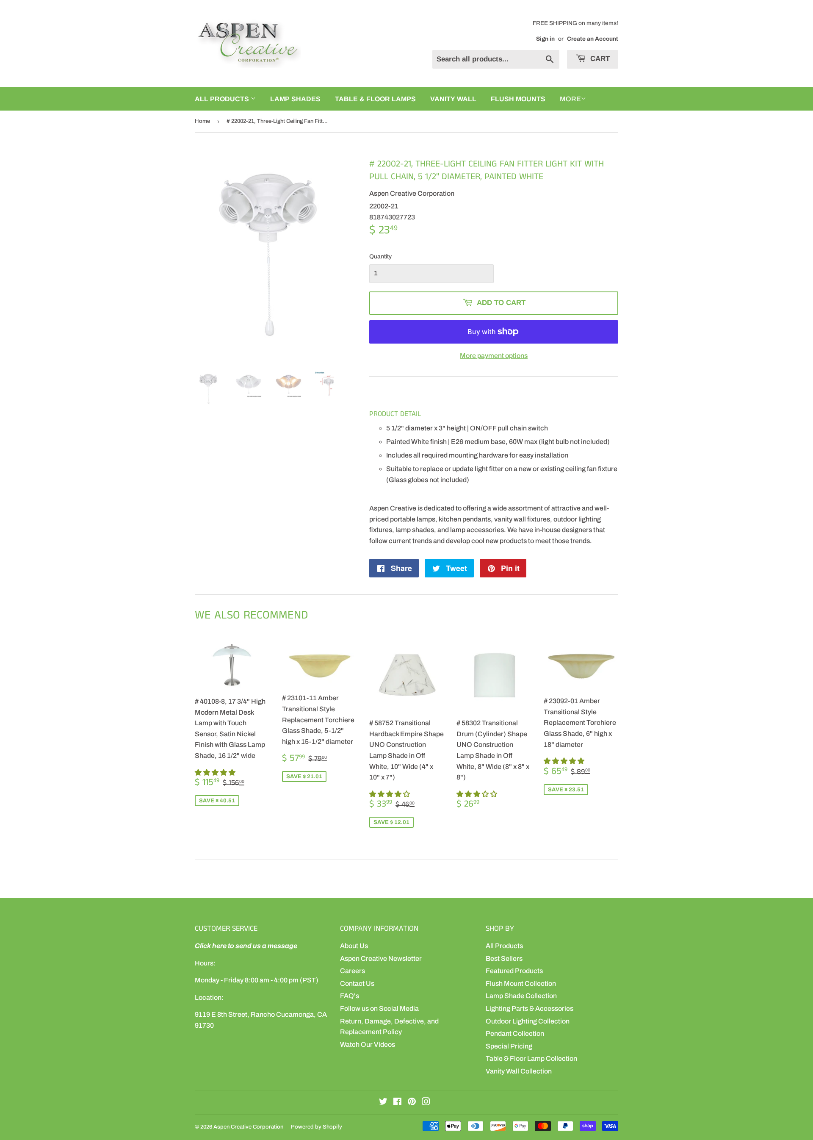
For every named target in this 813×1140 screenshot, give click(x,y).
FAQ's (349, 995)
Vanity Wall (453, 99)
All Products (504, 945)
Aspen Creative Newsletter (381, 958)
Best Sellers (504, 958)
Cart (599, 59)
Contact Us (357, 983)
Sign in (545, 39)
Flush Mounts (518, 99)
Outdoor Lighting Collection (528, 1021)
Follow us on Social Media (379, 1008)
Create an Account (592, 39)
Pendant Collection (515, 1033)
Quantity (380, 256)
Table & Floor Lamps (375, 99)
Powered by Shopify (316, 1127)
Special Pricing (509, 1046)
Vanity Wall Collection (519, 1071)
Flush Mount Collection (521, 983)
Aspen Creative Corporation (248, 1127)
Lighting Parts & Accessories (529, 1008)
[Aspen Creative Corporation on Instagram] (426, 1102)
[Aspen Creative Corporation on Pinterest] (411, 1102)
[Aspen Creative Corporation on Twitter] (383, 1102)
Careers (352, 970)
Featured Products (514, 970)
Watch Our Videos (367, 1044)
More (570, 99)
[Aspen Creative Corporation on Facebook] (397, 1102)
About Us (354, 945)
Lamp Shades (295, 99)
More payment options (494, 355)
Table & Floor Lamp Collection (531, 1058)
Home (202, 121)
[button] (216, 772)
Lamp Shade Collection (521, 995)
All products (223, 99)
